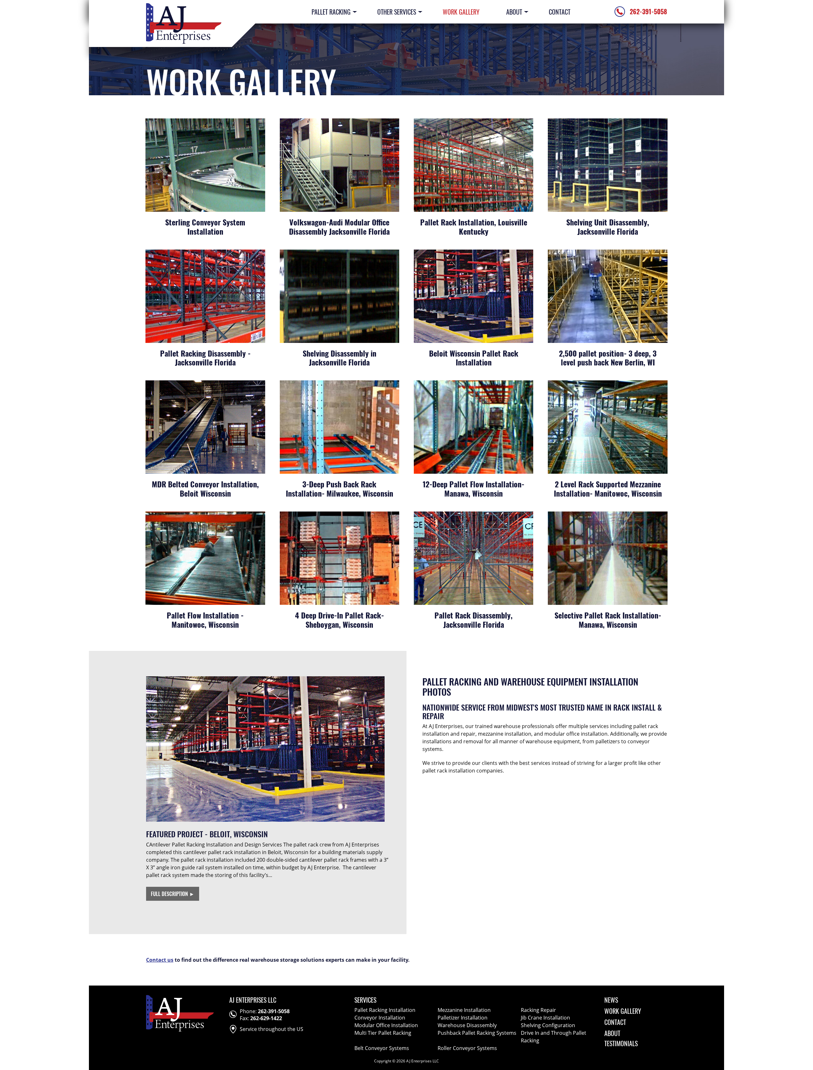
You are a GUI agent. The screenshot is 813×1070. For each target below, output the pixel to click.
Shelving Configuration (548, 1025)
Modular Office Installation (386, 1025)
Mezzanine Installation (464, 1009)
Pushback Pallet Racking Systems (477, 1032)
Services (365, 1000)
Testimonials (621, 1043)
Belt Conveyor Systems (381, 1048)
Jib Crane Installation (545, 1017)
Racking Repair (538, 1009)
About (514, 12)
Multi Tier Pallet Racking (382, 1032)
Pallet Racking (331, 12)
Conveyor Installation (379, 1017)
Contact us (159, 959)
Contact (559, 12)
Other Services (396, 12)
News (611, 1000)
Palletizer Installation (462, 1017)
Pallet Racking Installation (384, 1009)
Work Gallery (461, 12)
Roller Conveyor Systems (467, 1048)
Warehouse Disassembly (467, 1025)
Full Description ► (172, 894)
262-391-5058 (274, 1011)
